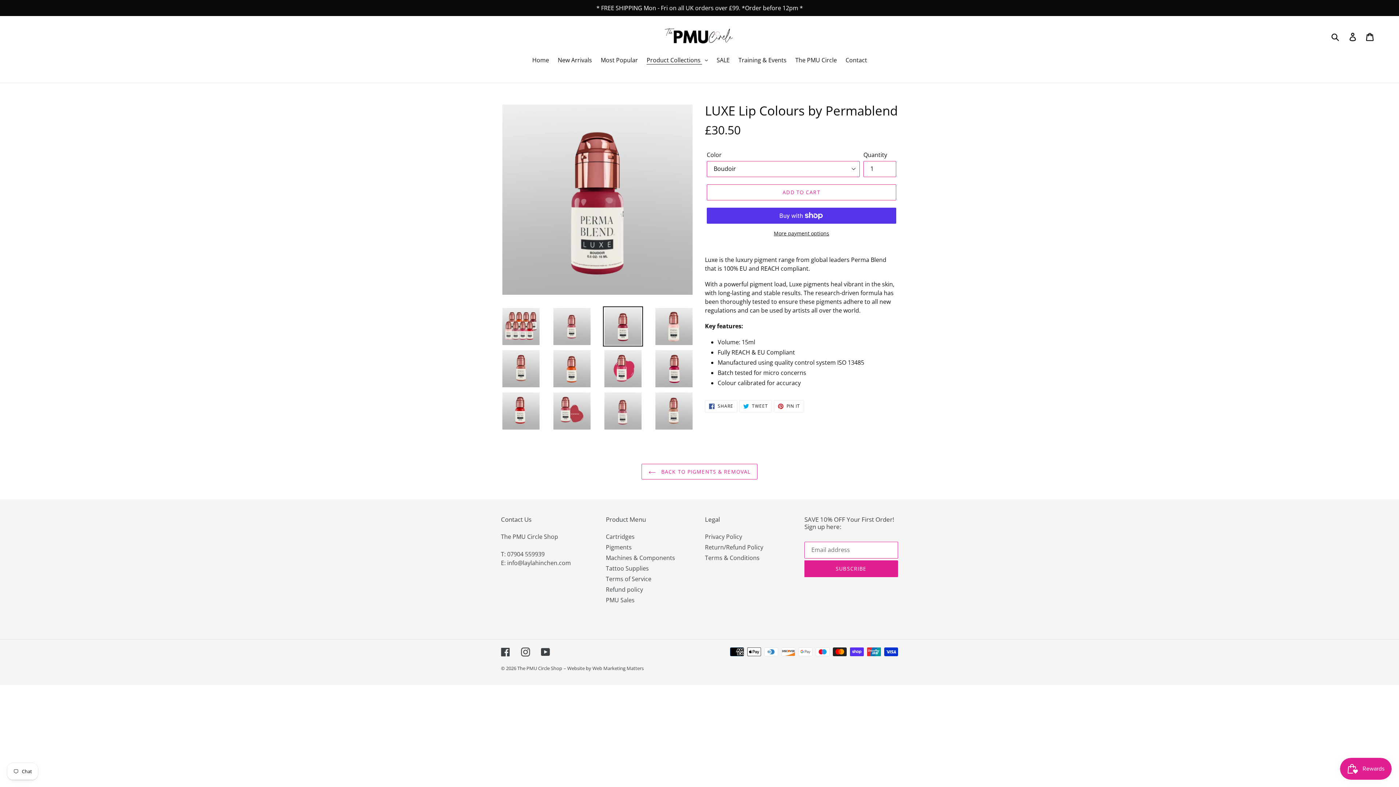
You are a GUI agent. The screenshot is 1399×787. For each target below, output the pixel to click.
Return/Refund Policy (734, 547)
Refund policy (624, 590)
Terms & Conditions (732, 558)
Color (714, 155)
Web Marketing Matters (618, 668)
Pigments (619, 547)
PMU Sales (620, 600)
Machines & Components (640, 558)
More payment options (801, 233)
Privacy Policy (723, 537)
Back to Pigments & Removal (705, 471)
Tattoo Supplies (627, 568)
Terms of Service (628, 579)
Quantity (875, 155)
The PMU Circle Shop (539, 668)
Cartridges (620, 537)
